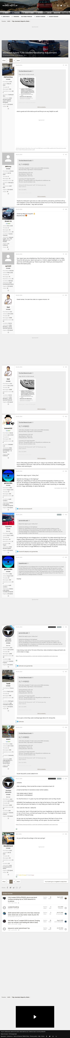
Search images (53, 16)
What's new (29, 13)
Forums (17, 13)
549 (10, 89)
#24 (66, 514)
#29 (66, 778)
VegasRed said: (23, 563)
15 (8, 491)
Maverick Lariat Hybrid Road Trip (19, 928)
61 (8, 315)
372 (10, 439)
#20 (66, 295)
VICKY (8, 739)
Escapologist (11, 916)
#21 (66, 367)
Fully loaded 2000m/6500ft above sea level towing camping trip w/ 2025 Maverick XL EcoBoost (22, 899)
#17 (66, 154)
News (7, 13)
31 (8, 651)
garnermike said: (23, 520)
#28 (66, 727)
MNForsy (8, 166)
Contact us (10, 1036)
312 (10, 858)
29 (9, 230)
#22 (66, 416)
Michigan (10, 701)
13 (8, 856)
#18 (66, 209)
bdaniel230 (8, 428)
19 (9, 276)
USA (9, 659)
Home (42, 1036)
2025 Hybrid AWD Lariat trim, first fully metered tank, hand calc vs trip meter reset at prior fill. (23, 914)
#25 (66, 557)
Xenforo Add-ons (37, 1031)
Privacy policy (33, 1036)
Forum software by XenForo (15, 1031)
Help (39, 1036)
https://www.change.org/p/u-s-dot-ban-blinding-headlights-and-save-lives (37, 656)
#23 (66, 471)
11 (8, 87)
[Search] (67, 13)
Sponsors (3, 1036)
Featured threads (26, 16)
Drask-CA (8, 221)
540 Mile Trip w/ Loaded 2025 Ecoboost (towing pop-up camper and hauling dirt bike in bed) (24, 921)
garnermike (8, 483)
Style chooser (4, 1034)
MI (9, 863)
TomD (8, 683)
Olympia (10, 280)
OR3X (9, 924)
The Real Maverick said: (25, 71)
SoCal (10, 323)
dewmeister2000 (58, 921)
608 (10, 750)
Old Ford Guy (8, 77)
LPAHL (9, 903)
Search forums (40, 16)
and (25, 508)
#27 (66, 671)
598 (10, 695)
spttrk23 (8, 266)
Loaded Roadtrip (13, 907)
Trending (16, 16)
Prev (4, 60)
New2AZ (61, 929)
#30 (66, 834)
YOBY (9, 930)
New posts (6, 16)
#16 (66, 65)
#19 (66, 254)
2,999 (10, 653)
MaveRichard (8, 846)
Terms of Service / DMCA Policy (21, 1036)
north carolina (7, 499)
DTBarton (10, 908)
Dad (8, 307)
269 (10, 493)
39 (9, 539)
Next (18, 60)
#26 (66, 627)
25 (9, 178)
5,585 (10, 317)
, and (28, 551)
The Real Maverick (9, 55)
